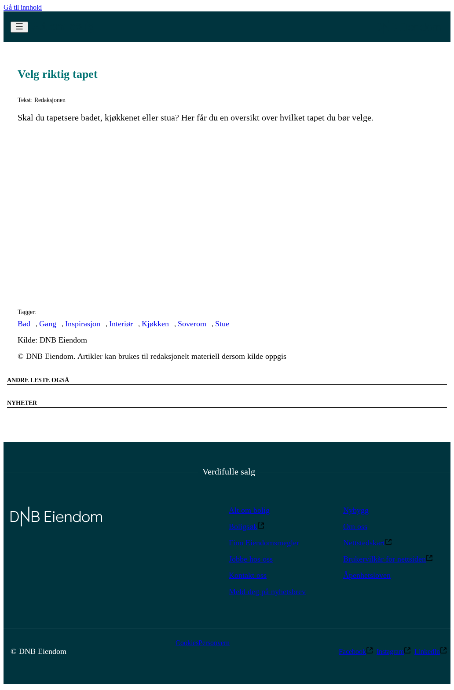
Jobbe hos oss (251, 559)
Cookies (187, 642)
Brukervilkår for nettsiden (384, 559)
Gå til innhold (23, 7)
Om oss (355, 526)
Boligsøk (243, 526)
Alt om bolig (249, 510)
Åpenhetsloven (367, 575)
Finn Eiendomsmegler (264, 542)
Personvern (214, 642)
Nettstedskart (364, 542)
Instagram (390, 651)
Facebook (352, 651)
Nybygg (356, 510)
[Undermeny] (19, 27)
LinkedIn (427, 651)
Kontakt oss (248, 575)
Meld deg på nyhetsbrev (267, 591)
